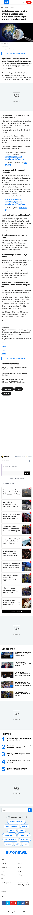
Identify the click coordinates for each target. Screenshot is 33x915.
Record (3, 350)
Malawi (3, 354)
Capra (3, 346)
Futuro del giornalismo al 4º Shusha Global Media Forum (14, 374)
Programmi (21, 879)
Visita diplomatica (10, 839)
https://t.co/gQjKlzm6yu (13, 202)
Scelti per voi (8, 648)
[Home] (2, 7)
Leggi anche (7, 389)
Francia (12, 830)
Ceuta (21, 830)
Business (4, 867)
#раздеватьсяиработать (13, 199)
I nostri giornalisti (6, 883)
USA (17, 844)
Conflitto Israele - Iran (16, 822)
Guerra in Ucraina (11, 826)
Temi (2, 859)
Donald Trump (24, 835)
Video (3, 879)
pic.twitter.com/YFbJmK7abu (15, 204)
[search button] (30, 810)
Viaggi (3, 875)
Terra (19, 867)
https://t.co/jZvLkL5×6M (13, 157)
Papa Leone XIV (9, 835)
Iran (2, 342)
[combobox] (16, 810)
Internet (6, 393)
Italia (25, 844)
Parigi (3, 324)
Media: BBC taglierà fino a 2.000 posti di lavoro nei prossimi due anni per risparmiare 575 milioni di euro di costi (13, 381)
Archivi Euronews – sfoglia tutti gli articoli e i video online (24, 884)
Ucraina (8, 844)
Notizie (6, 7)
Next (2, 871)
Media (19, 389)
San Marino (24, 839)
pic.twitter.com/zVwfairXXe (14, 159)
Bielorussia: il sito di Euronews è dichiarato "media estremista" (14, 368)
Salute (19, 871)
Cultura (20, 875)
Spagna (24, 826)
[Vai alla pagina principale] (6, 2)
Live (28, 2)
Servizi (3, 892)
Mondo (12, 7)
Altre (2, 896)
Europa (3, 863)
